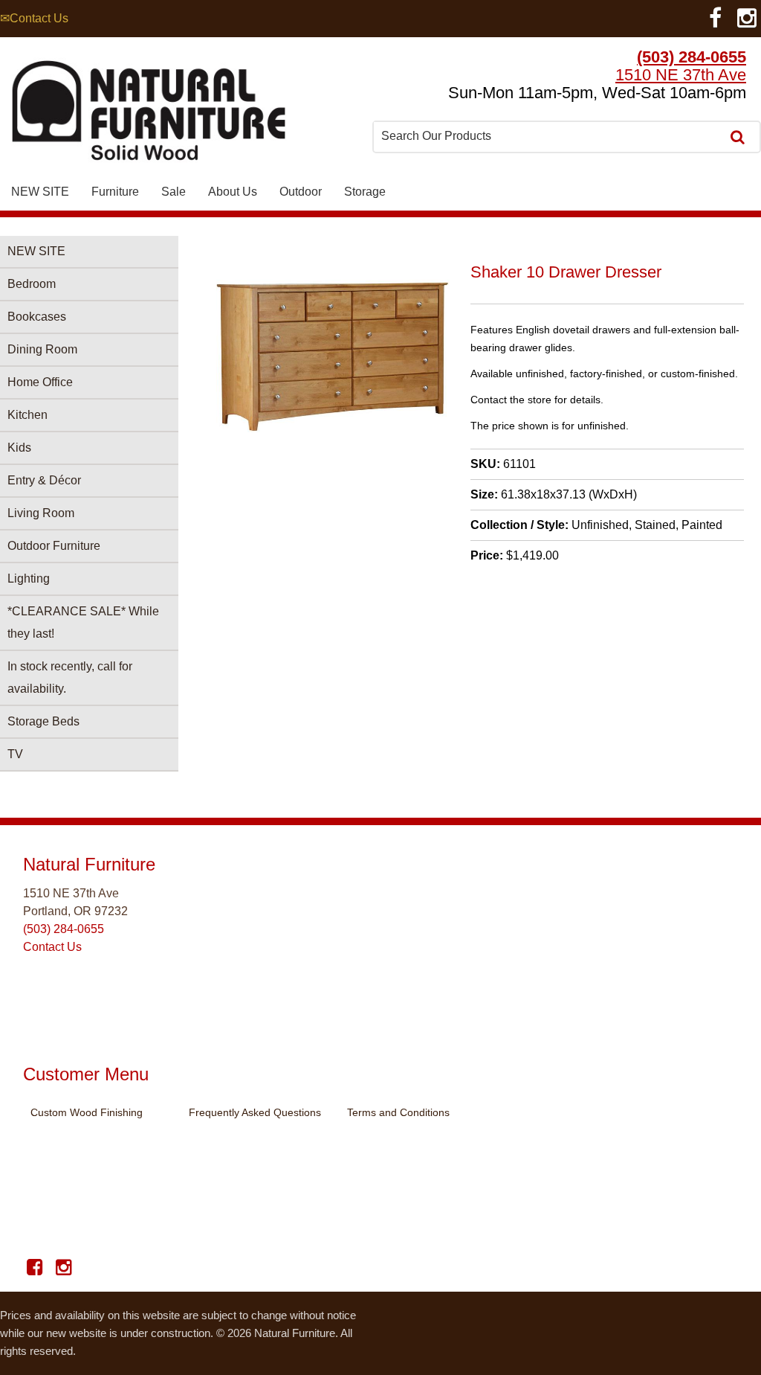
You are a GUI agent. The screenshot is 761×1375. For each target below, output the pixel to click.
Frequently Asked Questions (255, 1112)
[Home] (148, 114)
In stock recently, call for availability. (69, 677)
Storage (365, 191)
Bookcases (36, 316)
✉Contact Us (34, 18)
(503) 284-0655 (691, 57)
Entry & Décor (44, 480)
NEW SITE (40, 191)
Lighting (28, 578)
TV (15, 754)
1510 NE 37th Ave (680, 74)
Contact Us (52, 946)
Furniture (115, 191)
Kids (19, 447)
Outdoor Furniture (53, 545)
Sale (173, 191)
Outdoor (300, 191)
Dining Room (42, 349)
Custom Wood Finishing (86, 1112)
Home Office (40, 382)
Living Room (40, 513)
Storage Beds (43, 721)
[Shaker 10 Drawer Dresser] (333, 428)
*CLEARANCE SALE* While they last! (83, 622)
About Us (232, 191)
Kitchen (27, 414)
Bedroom (31, 284)
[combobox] (548, 136)
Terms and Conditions (398, 1112)
